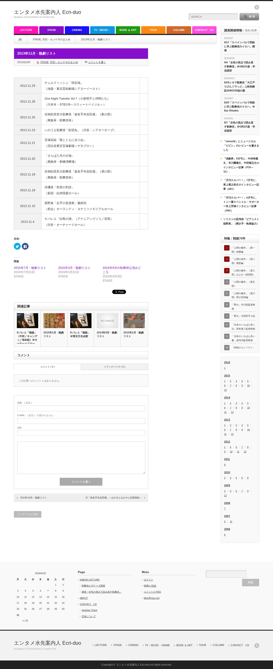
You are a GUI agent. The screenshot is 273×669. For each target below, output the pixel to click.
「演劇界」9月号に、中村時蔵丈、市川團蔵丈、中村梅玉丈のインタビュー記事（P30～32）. (241, 165)
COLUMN (178, 30)
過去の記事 (251, 30)
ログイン (148, 579)
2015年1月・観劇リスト (54, 334)
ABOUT (84, 598)
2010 (227, 472)
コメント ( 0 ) (47, 366)
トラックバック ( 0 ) (114, 366)
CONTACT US (204, 30)
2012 (227, 441)
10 (248, 385)
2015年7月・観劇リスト (30, 267)
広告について (89, 616)
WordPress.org (152, 598)
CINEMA (77, 30)
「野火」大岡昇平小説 (243, 316)
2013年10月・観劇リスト (33, 497)
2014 (227, 397)
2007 (227, 516)
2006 (227, 529)
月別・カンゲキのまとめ (56, 39)
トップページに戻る (27, 514)
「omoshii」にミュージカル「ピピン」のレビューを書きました (241, 146)
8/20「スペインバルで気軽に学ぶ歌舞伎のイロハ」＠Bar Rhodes (239, 106)
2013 (227, 419)
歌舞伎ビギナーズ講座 (93, 585)
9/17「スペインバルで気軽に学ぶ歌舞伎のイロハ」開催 (239, 46)
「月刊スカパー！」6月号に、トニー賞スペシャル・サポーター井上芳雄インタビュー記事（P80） (241, 204)
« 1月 (25, 620)
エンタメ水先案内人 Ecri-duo (47, 12)
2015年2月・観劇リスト (133, 334)
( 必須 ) (24, 402)
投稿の (150, 585)
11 (225, 412)
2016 (227, 362)
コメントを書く (97, 62)
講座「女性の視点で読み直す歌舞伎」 (102, 592)
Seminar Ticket (89, 610)
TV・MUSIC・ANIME (102, 31)
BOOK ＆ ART (127, 30)
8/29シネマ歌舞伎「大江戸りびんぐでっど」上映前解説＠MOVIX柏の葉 (239, 86)
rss (256, 7)
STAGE (51, 30)
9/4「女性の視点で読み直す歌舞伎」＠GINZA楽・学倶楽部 (239, 66)
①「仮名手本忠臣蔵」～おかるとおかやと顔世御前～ (114, 497)
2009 (227, 485)
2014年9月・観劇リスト (107, 334)
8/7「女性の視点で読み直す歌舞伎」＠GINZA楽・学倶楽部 (239, 126)
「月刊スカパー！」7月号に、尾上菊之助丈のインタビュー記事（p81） (241, 184)
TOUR (153, 30)
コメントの (152, 592)
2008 (227, 503)
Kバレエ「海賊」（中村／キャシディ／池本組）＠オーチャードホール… (27, 340)
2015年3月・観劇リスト (74, 267)
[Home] (20, 39)
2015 (227, 375)
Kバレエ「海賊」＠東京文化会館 (80, 334)
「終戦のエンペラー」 (243, 347)
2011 (227, 459)
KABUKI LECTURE (90, 579)
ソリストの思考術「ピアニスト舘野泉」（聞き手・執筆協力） (241, 221)
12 (225, 390)
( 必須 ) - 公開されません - (36, 415)
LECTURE (26, 30)
